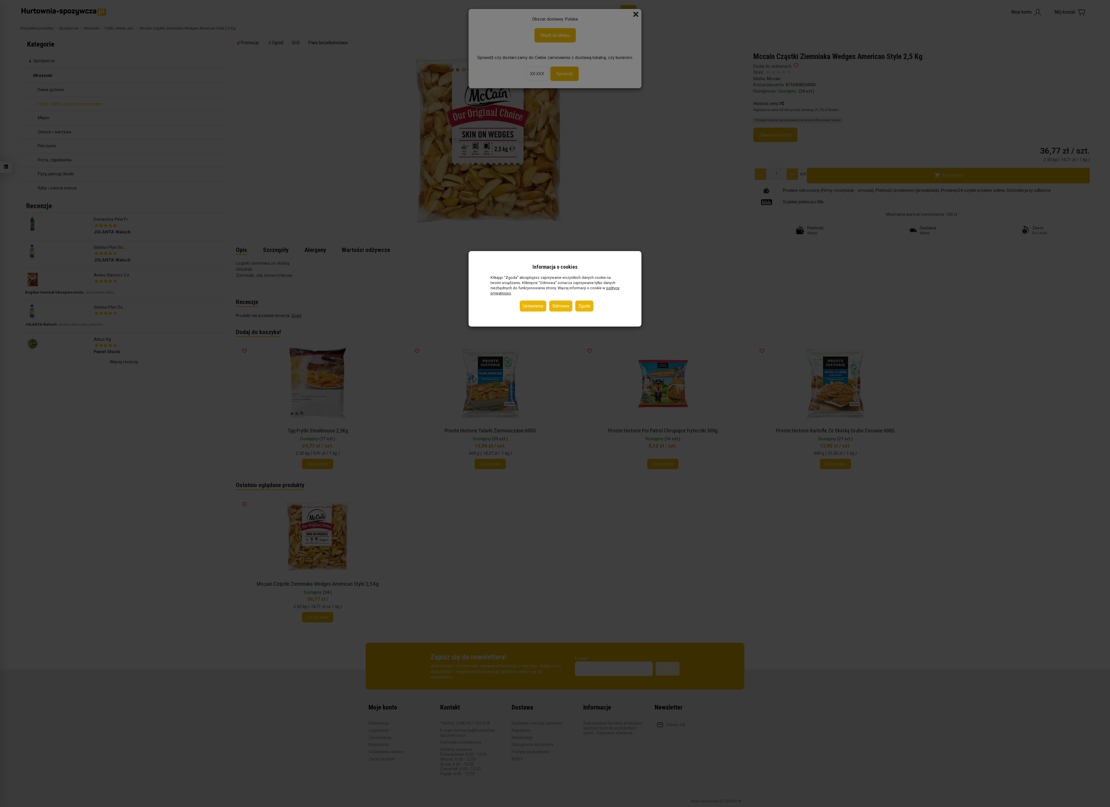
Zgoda (584, 306)
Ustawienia (533, 306)
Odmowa (560, 306)
